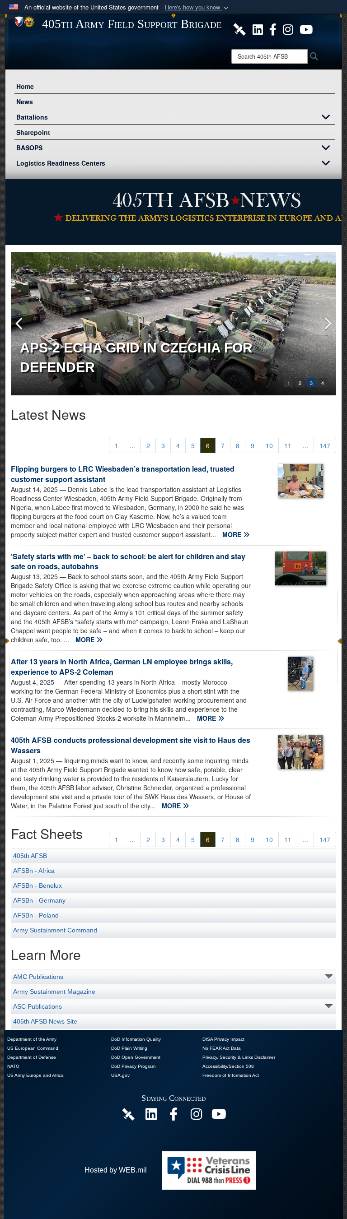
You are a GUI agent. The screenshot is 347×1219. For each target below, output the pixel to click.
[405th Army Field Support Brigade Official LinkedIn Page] (258, 28)
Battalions (32, 116)
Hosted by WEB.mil (115, 1170)
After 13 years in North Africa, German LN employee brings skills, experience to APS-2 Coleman (122, 666)
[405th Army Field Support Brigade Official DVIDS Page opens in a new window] (128, 1114)
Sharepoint (33, 132)
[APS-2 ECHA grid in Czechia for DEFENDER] (173, 323)
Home (25, 86)
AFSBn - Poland (36, 915)
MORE (232, 534)
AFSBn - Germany (39, 900)
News (24, 101)
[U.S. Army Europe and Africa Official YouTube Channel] (218, 1116)
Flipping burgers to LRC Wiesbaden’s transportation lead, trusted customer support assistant (122, 473)
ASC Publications (37, 1006)
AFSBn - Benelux (37, 885)
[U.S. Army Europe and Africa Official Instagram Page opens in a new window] (288, 28)
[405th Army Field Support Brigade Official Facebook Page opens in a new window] (273, 28)
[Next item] (327, 323)
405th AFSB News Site (45, 1021)
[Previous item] (20, 323)
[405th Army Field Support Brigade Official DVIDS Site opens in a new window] (239, 28)
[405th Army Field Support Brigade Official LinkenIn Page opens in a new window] (151, 1116)
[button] (197, 7)
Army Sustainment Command (55, 930)
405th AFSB (30, 855)
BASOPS (29, 147)
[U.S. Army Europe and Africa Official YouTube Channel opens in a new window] (306, 28)
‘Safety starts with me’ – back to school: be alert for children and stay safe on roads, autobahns (128, 561)
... (132, 445)
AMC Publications (38, 976)
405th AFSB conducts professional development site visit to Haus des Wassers (130, 745)
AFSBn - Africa (34, 870)
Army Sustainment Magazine (54, 991)
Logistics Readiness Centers (60, 162)
